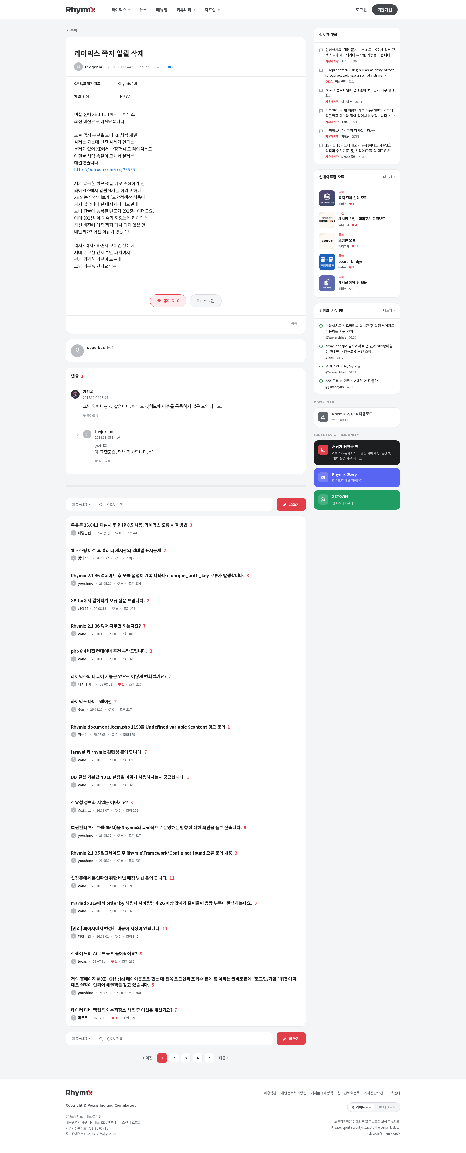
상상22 (83, 608)
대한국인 (84, 936)
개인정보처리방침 (293, 1093)
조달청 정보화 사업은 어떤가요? (99, 802)
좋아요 (171, 301)
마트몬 (83, 1017)
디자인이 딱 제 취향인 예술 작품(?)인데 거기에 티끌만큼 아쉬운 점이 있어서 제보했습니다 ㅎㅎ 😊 (360, 116)
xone (82, 633)
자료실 (211, 10)
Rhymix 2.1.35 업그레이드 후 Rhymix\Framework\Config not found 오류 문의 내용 (151, 852)
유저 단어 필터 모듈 (334, 192)
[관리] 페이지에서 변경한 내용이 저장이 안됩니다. (116, 928)
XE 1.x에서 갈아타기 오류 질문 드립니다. (108, 600)
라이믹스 (119, 10)
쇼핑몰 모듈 (328, 235)
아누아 (83, 734)
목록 (73, 30)
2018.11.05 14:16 (107, 437)
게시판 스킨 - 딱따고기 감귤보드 (344, 214)
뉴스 (143, 10)
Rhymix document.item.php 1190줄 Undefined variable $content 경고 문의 (148, 726)
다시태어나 (86, 684)
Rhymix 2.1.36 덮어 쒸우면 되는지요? (106, 626)
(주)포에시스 (74, 1116)
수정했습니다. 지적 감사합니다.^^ (350, 130)
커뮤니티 (185, 10)
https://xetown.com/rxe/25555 (104, 169)
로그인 (361, 10)
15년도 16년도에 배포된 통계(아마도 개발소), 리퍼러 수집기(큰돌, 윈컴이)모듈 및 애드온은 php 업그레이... (358, 150)
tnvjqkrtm (93, 66)
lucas (82, 961)
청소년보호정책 (348, 1093)
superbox (96, 347)
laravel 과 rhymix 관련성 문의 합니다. (107, 752)
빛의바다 (84, 557)
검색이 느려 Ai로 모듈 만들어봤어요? (104, 953)
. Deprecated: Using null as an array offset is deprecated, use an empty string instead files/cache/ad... (359, 75)
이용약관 (270, 1093)
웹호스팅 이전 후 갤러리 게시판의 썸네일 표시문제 (116, 550)
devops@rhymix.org (383, 1133)
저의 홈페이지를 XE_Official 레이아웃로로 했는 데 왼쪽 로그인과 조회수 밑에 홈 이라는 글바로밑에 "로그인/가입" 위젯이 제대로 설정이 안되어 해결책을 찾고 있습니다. (184, 981)
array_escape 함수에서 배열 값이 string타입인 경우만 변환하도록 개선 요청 (359, 348)
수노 (81, 709)
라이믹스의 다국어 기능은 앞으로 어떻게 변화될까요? (118, 676)
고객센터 (394, 1093)
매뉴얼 (161, 10)
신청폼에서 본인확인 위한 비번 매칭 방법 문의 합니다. (119, 878)
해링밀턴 (84, 532)
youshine (85, 583)
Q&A (329, 81)
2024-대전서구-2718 (102, 1133)
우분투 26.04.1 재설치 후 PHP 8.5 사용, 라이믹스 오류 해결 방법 (129, 525)
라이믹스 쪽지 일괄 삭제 (109, 53)
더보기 (388, 176)
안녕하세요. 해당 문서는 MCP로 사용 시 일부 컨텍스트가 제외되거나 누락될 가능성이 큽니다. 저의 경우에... (360, 55)
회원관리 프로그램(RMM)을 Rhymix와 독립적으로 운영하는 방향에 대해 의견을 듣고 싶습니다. (156, 827)
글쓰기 (294, 504)
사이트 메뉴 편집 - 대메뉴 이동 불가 (351, 380)
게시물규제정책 (322, 1093)
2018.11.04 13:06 (95, 397)
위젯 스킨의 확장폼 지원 (343, 366)
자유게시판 (332, 61)
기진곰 (88, 391)
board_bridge (331, 256)
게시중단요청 (373, 1093)
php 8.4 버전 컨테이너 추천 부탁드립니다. (109, 651)
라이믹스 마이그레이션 (91, 701)
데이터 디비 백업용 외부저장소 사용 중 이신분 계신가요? (121, 1009)
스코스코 (84, 810)
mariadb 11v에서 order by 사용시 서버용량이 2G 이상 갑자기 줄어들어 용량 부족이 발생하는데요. (161, 903)
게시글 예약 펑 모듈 (334, 277)
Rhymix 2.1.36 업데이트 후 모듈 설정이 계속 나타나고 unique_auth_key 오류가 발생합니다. (157, 575)
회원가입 (384, 9)
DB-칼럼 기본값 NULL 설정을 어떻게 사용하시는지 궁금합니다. (128, 777)
